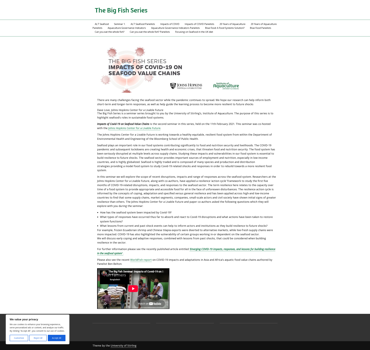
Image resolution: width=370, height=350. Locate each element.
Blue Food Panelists (260, 28)
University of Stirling (123, 345)
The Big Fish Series (121, 9)
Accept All (56, 338)
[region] (37, 329)
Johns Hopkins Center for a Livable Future (134, 128)
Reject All (38, 338)
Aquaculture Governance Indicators (127, 28)
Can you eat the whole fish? (109, 31)
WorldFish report (141, 259)
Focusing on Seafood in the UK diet (194, 31)
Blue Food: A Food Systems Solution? (225, 28)
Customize (19, 338)
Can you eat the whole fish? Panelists (150, 31)
